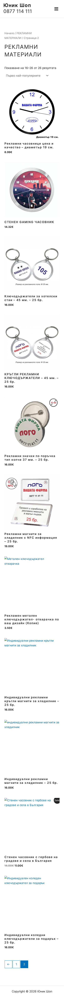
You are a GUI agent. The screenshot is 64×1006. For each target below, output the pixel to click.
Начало (9, 33)
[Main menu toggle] (56, 9)
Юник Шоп (17, 5)
